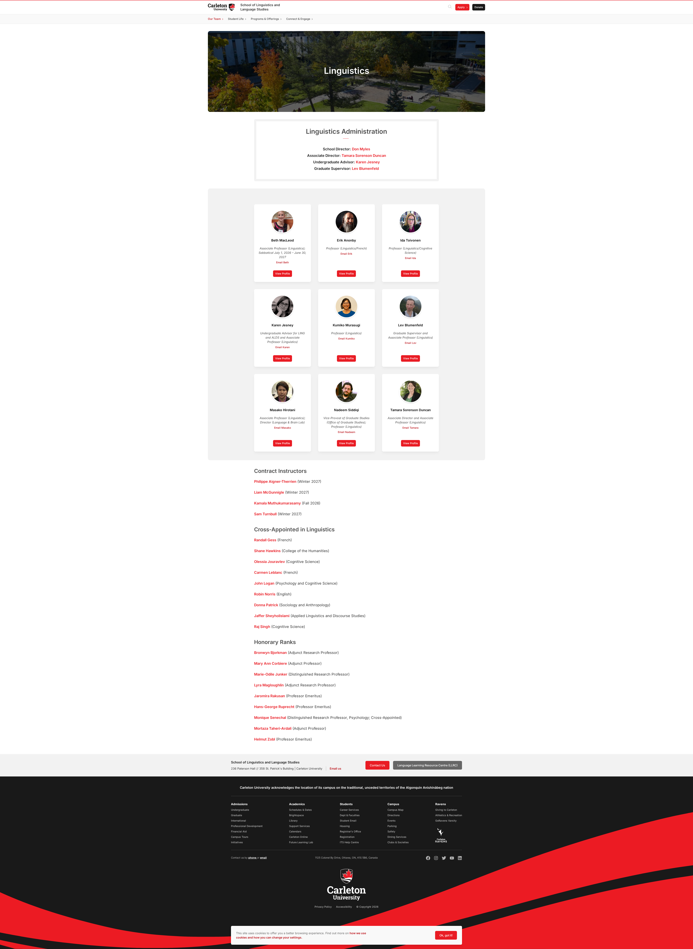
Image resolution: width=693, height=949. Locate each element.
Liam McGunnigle (269, 492)
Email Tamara (410, 427)
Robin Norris (264, 594)
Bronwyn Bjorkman (270, 652)
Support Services (299, 826)
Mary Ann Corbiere (270, 663)
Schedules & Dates (300, 809)
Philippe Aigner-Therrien (275, 481)
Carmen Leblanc (268, 572)
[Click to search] (450, 7)
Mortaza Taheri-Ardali (272, 728)
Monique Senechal (270, 717)
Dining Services (396, 836)
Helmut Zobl (264, 739)
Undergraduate (240, 809)
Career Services (349, 809)
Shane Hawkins (267, 551)
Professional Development (247, 826)
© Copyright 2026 (367, 906)
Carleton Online (298, 836)
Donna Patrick (266, 605)
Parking (392, 826)
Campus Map (395, 809)
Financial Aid (239, 831)
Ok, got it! (446, 935)
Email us (335, 768)
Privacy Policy (323, 906)
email (263, 857)
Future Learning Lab (301, 842)
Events (391, 820)
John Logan (264, 583)
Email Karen (282, 347)
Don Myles (361, 149)
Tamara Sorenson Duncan (364, 155)
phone (252, 857)
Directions (393, 815)
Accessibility (344, 906)
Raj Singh (262, 626)
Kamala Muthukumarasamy (277, 503)
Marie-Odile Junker (270, 674)
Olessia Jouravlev (269, 562)
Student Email (348, 820)
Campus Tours (239, 836)
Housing (345, 826)
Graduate (236, 815)
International (238, 820)
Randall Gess (265, 540)
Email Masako (282, 427)
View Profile (283, 274)
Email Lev (410, 342)
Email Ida (410, 258)
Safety (391, 831)
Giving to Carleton (446, 809)
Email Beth (282, 262)
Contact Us (377, 765)
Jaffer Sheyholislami (271, 616)
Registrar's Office (350, 831)
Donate (478, 7)
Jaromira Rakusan (269, 696)
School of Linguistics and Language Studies (260, 7)
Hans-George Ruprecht (274, 707)
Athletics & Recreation (448, 815)
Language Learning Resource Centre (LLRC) (427, 765)
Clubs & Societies (398, 842)
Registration (347, 836)
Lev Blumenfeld (365, 168)
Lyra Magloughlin (269, 685)
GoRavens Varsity (446, 820)
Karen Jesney (368, 162)
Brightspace (296, 815)
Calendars (295, 831)
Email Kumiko (346, 338)
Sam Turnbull (265, 514)
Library (293, 820)
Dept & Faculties (350, 815)
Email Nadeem (346, 432)
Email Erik (346, 253)
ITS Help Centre (349, 842)
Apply (461, 7)
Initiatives (237, 842)
